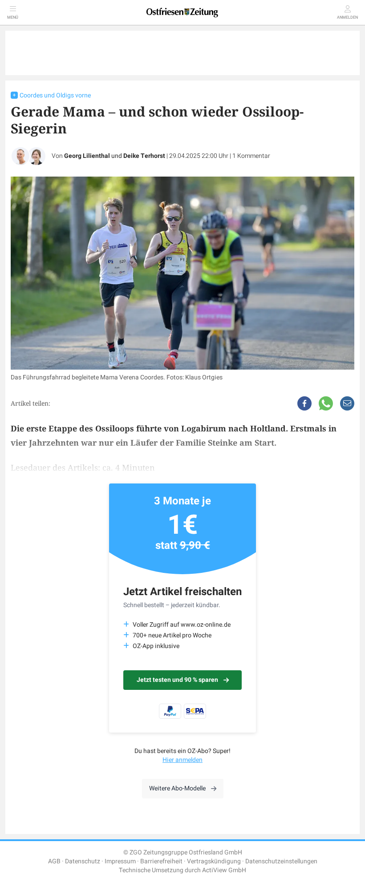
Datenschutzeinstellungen (281, 861)
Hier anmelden (182, 760)
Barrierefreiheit (161, 861)
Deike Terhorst (144, 156)
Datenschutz (82, 861)
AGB (54, 861)
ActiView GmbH (224, 870)
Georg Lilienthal (87, 156)
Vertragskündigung (214, 861)
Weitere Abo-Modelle (177, 788)
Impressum (120, 861)
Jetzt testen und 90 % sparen (177, 680)
